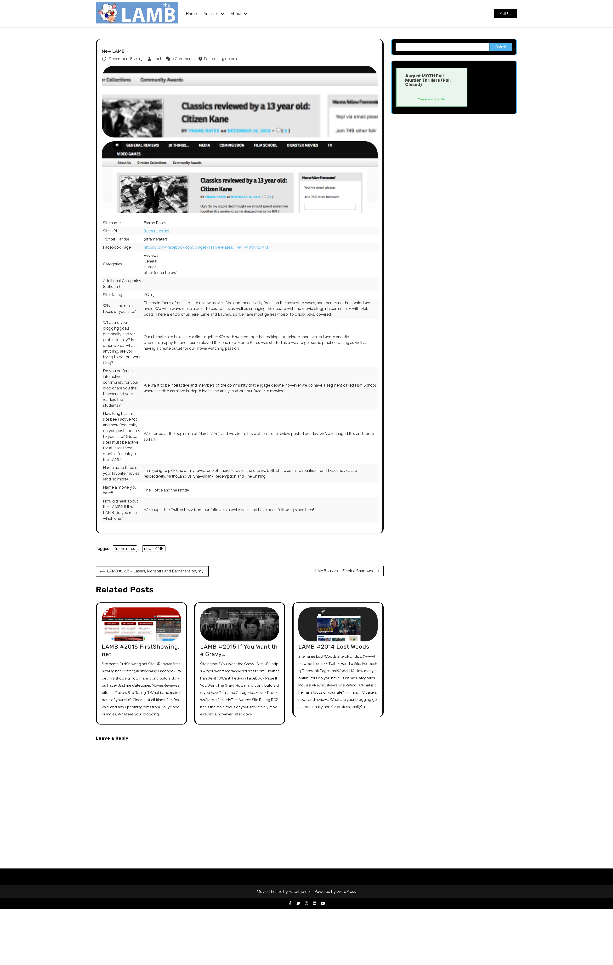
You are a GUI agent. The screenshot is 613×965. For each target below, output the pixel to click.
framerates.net (157, 231)
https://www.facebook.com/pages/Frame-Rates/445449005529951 (206, 247)
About (236, 13)
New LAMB (113, 51)
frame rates (125, 548)
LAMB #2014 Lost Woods (333, 646)
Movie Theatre (269, 891)
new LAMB (154, 548)
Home (191, 13)
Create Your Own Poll (432, 99)
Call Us (505, 14)
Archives (211, 13)
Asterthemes (300, 891)
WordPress (346, 891)
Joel (157, 59)
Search (500, 47)
